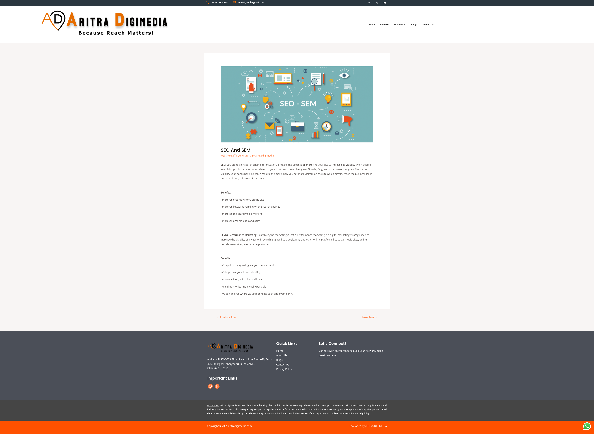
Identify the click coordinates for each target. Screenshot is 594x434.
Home (371, 24)
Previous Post (226, 317)
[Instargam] (210, 386)
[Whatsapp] (377, 3)
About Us (384, 24)
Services (398, 24)
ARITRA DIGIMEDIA (376, 426)
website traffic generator (235, 155)
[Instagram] (369, 3)
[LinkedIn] (217, 386)
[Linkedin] (384, 3)
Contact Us (428, 24)
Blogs (414, 24)
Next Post (369, 317)
